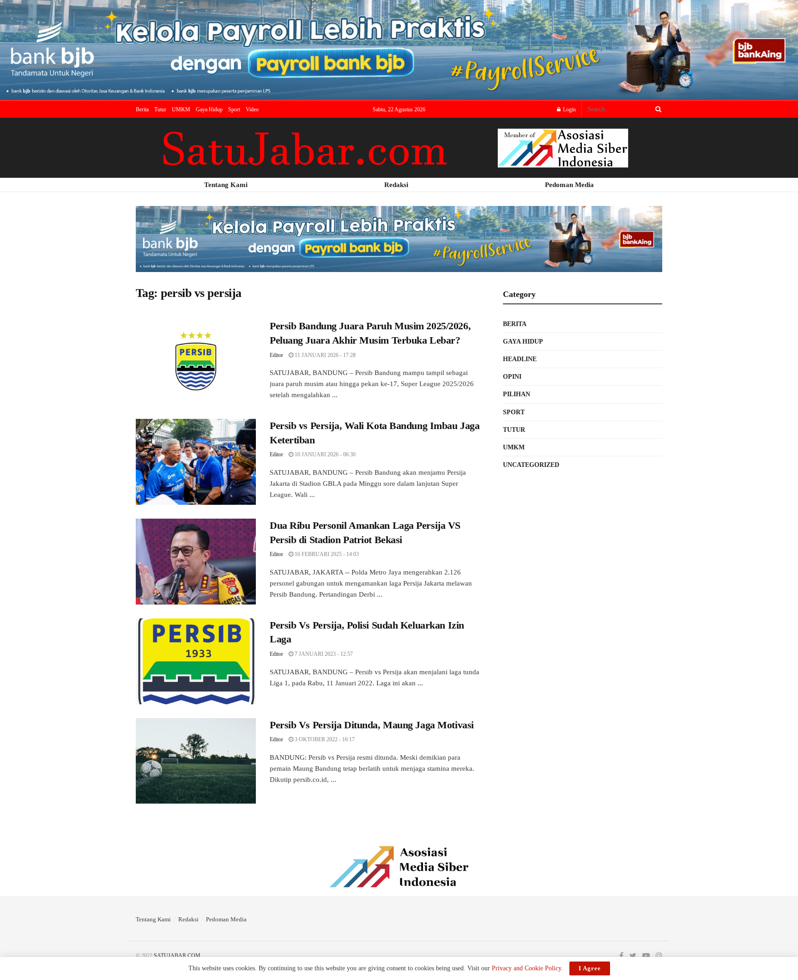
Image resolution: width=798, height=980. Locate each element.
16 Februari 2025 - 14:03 (326, 554)
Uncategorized (531, 464)
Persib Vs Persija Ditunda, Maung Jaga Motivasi (372, 725)
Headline (520, 359)
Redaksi (188, 919)
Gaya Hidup (209, 109)
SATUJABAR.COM (177, 955)
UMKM (181, 109)
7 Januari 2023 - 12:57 (323, 654)
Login (569, 109)
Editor (276, 355)
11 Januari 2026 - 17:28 (324, 355)
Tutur (160, 109)
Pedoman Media (226, 919)
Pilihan (516, 394)
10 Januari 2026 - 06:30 (324, 454)
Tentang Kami (153, 919)
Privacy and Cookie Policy (526, 968)
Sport (234, 109)
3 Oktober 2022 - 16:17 (324, 739)
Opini (512, 376)
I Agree (590, 968)
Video (252, 109)
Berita (142, 109)
